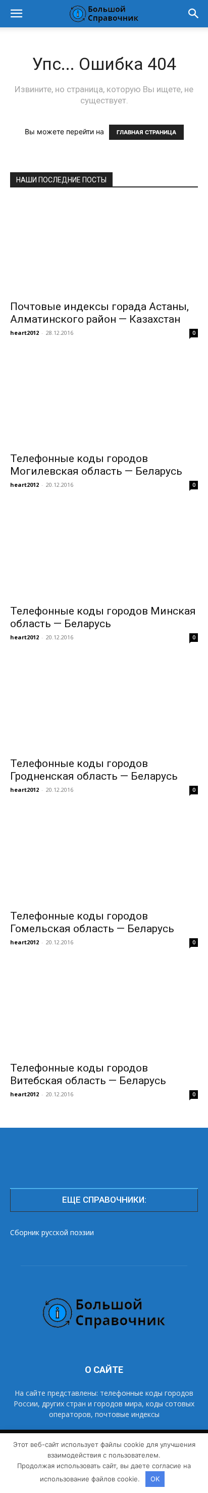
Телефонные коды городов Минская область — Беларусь (103, 617)
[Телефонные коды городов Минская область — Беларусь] (104, 551)
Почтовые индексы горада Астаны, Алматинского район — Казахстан (99, 312)
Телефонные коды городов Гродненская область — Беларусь (94, 769)
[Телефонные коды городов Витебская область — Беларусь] (104, 1009)
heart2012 (24, 332)
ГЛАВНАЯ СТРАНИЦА (146, 132)
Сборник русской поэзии (52, 1232)
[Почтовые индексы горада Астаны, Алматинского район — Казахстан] (104, 247)
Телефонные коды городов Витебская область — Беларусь (88, 1074)
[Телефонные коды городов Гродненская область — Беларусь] (104, 704)
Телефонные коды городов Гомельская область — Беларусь (92, 922)
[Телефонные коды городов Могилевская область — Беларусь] (104, 399)
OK (155, 1479)
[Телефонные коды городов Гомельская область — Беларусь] (104, 856)
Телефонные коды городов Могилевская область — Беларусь (96, 464)
